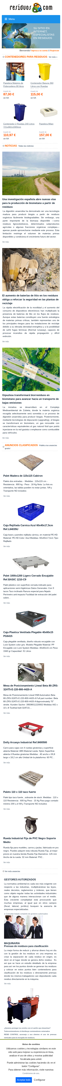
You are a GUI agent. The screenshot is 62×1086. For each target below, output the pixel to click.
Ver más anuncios (12, 871)
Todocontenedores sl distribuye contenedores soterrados (27, 1031)
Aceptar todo (24, 1080)
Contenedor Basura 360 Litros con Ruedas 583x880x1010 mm (42, 85)
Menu (11, 19)
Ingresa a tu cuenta (39, 51)
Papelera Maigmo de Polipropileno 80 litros (13, 84)
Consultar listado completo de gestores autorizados (27, 914)
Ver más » (53, 57)
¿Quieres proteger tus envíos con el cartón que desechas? (27, 1028)
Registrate (54, 51)
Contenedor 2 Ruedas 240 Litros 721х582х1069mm (18, 125)
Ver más (5, 242)
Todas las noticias (26, 146)
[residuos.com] (31, 7)
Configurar (39, 1080)
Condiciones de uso (31, 1073)
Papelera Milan (46, 124)
